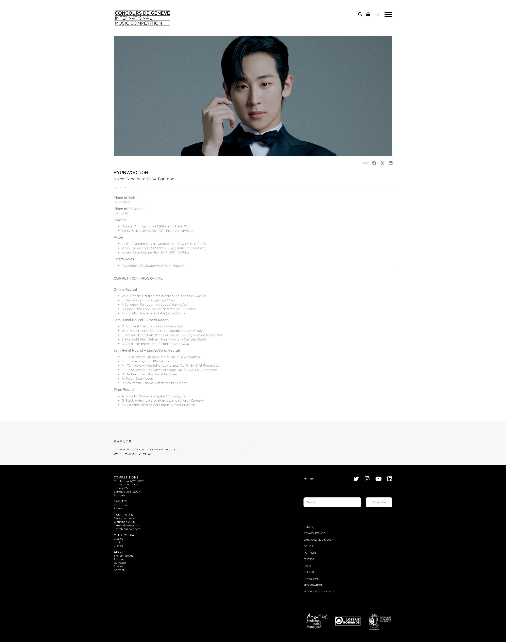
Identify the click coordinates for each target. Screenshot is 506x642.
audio (118, 542)
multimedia (124, 535)
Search (308, 572)
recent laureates (125, 518)
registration (312, 585)
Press (307, 565)
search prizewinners (127, 528)
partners (119, 559)
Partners (310, 552)
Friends (308, 559)
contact (119, 569)
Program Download (318, 591)
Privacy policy (314, 533)
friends (118, 566)
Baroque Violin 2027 (318, 539)
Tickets (308, 526)
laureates (123, 515)
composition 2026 (126, 484)
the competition (124, 555)
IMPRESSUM (310, 578)
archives (119, 495)
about (119, 552)
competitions (126, 477)
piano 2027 (121, 488)
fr (376, 14)
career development (127, 525)
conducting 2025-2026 (129, 481)
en (312, 478)
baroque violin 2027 (127, 491)
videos (118, 538)
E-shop (118, 545)
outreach (120, 562)
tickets (118, 508)
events (120, 501)
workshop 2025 (124, 521)
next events (121, 505)
